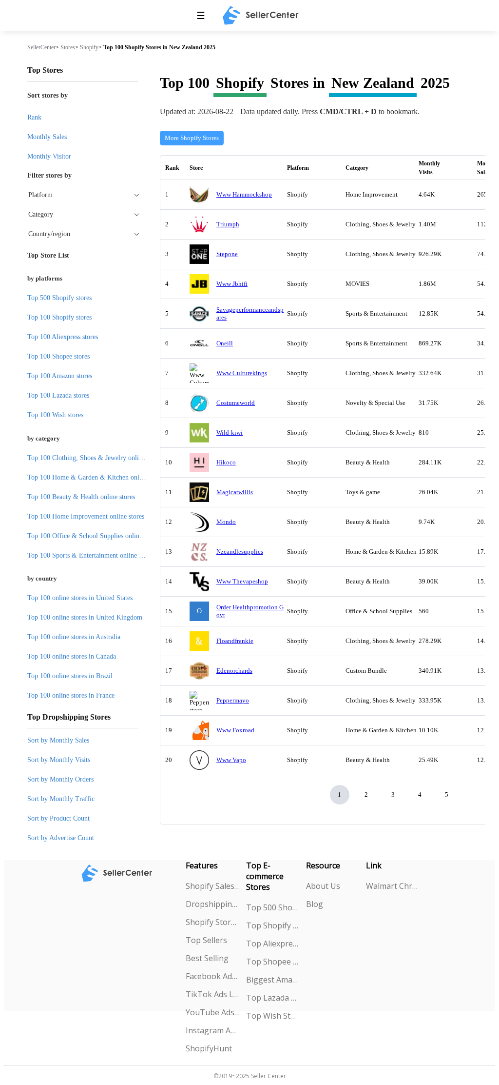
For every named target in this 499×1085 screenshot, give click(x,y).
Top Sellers (206, 940)
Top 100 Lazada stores (58, 395)
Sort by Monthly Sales (58, 740)
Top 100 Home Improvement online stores (85, 516)
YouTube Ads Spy (213, 1012)
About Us (323, 886)
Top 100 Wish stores (55, 415)
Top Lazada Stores (273, 997)
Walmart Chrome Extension (393, 886)
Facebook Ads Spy (213, 976)
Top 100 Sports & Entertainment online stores (90, 555)
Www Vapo (231, 760)
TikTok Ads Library (213, 994)
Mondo (226, 521)
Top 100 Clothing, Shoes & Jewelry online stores (95, 458)
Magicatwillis (234, 492)
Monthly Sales (47, 137)
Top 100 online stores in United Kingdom (84, 617)
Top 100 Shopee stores (58, 356)
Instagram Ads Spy (213, 1030)
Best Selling (207, 958)
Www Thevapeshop (242, 581)
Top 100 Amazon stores (59, 376)
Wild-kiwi (229, 432)
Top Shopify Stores (273, 925)
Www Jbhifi (232, 283)
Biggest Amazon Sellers (273, 979)
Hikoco (226, 462)
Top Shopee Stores (273, 961)
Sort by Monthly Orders (60, 779)
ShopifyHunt (209, 1048)
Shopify (89, 47)
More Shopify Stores (192, 137)
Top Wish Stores (273, 1015)
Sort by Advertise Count (60, 838)
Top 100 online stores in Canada (71, 656)
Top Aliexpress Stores (273, 943)
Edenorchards (234, 670)
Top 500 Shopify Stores (273, 907)
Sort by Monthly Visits (58, 760)
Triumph (227, 224)
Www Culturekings (241, 373)
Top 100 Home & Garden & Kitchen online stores (96, 477)
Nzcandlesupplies (239, 551)
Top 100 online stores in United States (80, 598)
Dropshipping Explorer (213, 904)
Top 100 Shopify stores (59, 317)
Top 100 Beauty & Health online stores (81, 497)
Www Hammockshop (244, 194)
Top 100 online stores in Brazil (70, 676)
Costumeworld (235, 402)
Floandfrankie (234, 640)
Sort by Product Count (58, 818)
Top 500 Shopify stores (59, 297)
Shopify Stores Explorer (213, 922)
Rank (34, 117)
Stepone (227, 254)
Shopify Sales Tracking (213, 886)
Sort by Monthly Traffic (61, 799)
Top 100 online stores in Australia (73, 637)
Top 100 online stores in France (71, 695)
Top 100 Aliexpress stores (62, 337)
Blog (314, 904)
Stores (67, 47)
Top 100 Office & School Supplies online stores (93, 536)
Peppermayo (232, 700)
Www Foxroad (235, 730)
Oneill (224, 343)
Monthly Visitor (49, 156)
